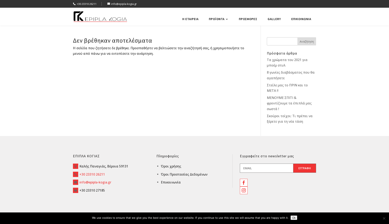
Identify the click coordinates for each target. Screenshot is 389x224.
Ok (294, 217)
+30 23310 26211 (86, 4)
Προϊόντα (216, 19)
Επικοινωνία (301, 19)
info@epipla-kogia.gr (95, 182)
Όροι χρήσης (171, 166)
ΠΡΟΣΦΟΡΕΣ (248, 19)
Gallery (274, 19)
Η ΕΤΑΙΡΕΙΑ (190, 19)
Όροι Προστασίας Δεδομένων (184, 174)
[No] (384, 218)
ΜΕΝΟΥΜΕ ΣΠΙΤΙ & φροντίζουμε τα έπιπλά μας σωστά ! (289, 103)
